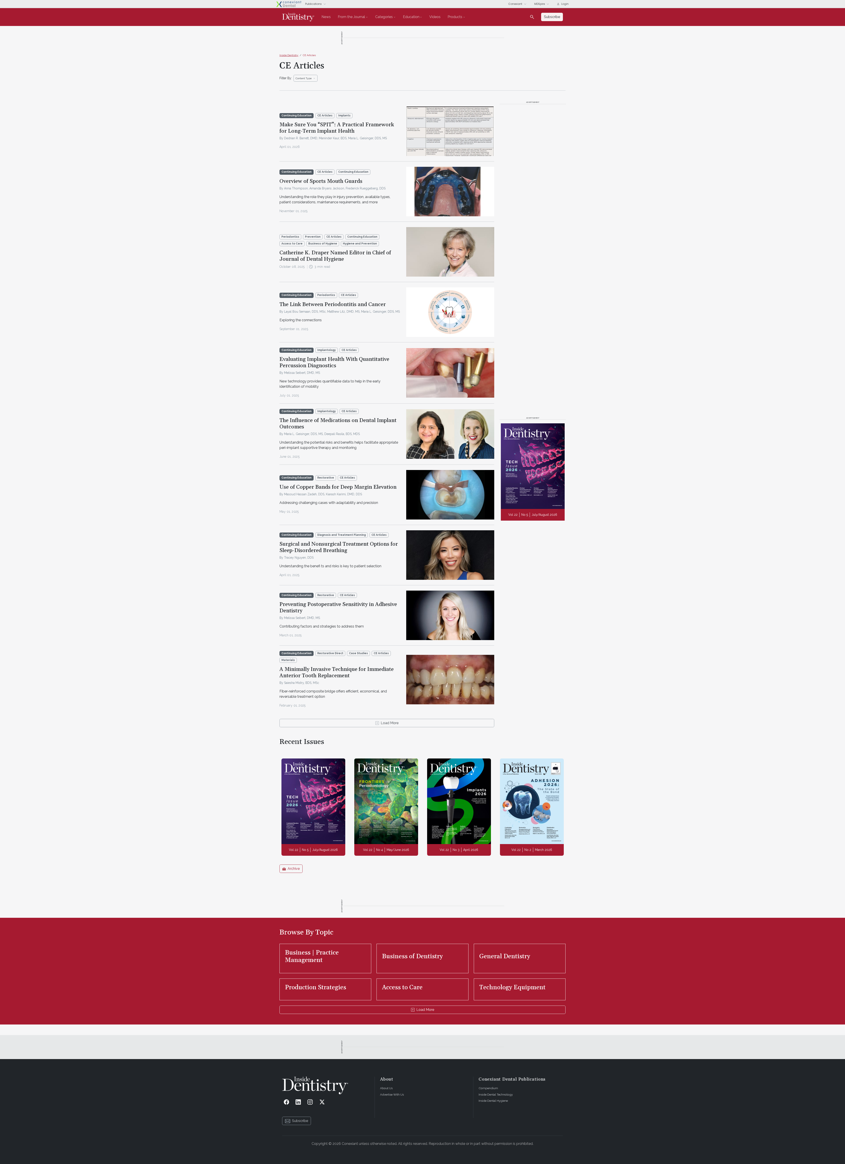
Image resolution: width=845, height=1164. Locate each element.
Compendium (488, 1088)
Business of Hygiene (322, 243)
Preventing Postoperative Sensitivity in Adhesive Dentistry (338, 607)
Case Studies (358, 653)
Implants (344, 115)
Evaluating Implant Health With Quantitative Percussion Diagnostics (334, 362)
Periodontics (290, 236)
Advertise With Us (392, 1094)
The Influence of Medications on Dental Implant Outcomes (338, 423)
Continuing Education (353, 171)
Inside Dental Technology (496, 1094)
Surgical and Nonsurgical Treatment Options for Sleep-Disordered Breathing (338, 547)
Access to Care (292, 243)
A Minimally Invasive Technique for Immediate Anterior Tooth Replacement (336, 672)
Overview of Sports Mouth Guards (320, 181)
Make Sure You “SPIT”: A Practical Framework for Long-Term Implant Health (336, 127)
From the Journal (351, 17)
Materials (288, 660)
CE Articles (309, 55)
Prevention (313, 236)
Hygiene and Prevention (360, 243)
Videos (435, 17)
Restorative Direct (330, 653)
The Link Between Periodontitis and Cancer (332, 304)
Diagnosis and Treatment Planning (341, 534)
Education (411, 17)
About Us (386, 1088)
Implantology (326, 350)
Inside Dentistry (288, 55)
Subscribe (300, 1121)
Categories (384, 17)
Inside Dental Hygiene (493, 1100)
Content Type (304, 78)
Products (455, 17)
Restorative (325, 477)
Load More (390, 723)
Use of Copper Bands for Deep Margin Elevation (338, 487)
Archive (294, 869)
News (326, 17)
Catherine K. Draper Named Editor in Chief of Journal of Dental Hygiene (335, 256)
